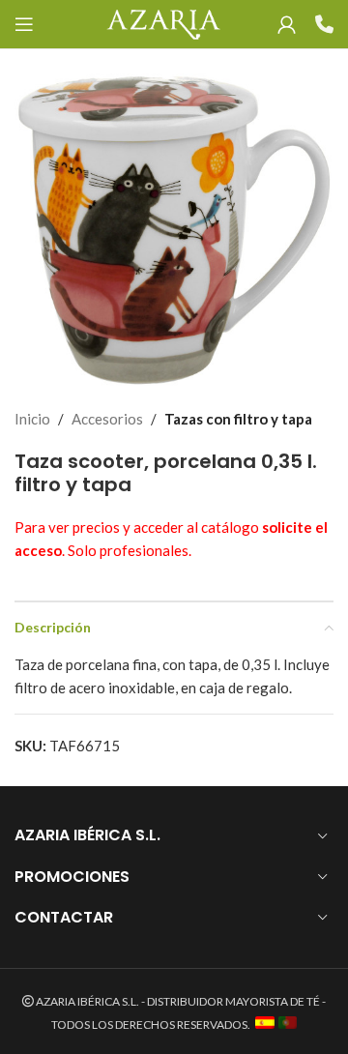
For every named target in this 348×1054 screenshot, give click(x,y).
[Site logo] (162, 22)
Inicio (32, 418)
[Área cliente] (286, 24)
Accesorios (107, 418)
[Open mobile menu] (24, 24)
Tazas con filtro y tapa (238, 418)
